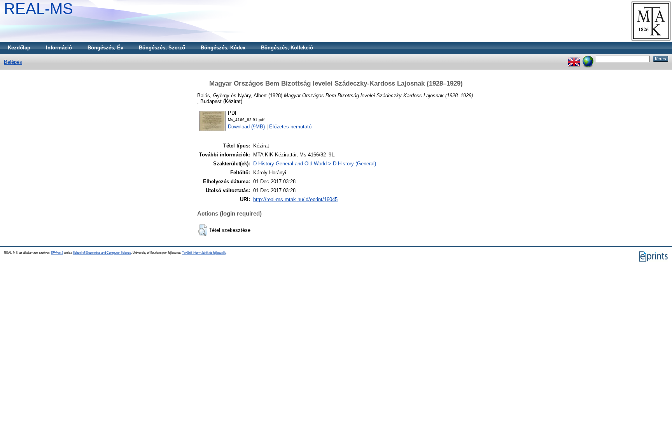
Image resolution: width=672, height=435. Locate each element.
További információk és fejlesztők (204, 252)
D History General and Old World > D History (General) (314, 164)
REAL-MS (38, 8)
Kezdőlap (19, 48)
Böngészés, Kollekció (287, 48)
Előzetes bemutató (290, 127)
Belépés (13, 62)
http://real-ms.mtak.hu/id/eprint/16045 (295, 199)
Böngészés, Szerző (162, 48)
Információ (59, 48)
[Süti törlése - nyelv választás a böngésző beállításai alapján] (588, 58)
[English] (574, 58)
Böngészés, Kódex (223, 48)
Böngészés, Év (105, 48)
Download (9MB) (246, 127)
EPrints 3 (57, 252)
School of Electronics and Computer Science (102, 252)
